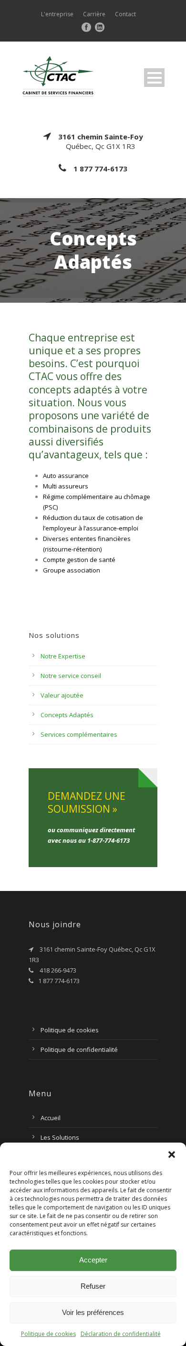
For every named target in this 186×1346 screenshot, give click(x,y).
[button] (171, 1154)
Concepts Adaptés (67, 714)
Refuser (93, 1286)
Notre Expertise (63, 656)
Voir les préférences (93, 1312)
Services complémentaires (79, 734)
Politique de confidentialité (79, 1049)
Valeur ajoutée (62, 695)
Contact (125, 14)
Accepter (93, 1260)
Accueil (51, 1117)
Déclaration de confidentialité (121, 1334)
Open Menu (154, 77)
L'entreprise (57, 14)
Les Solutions (60, 1137)
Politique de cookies (48, 1334)
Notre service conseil (71, 675)
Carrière (94, 14)
